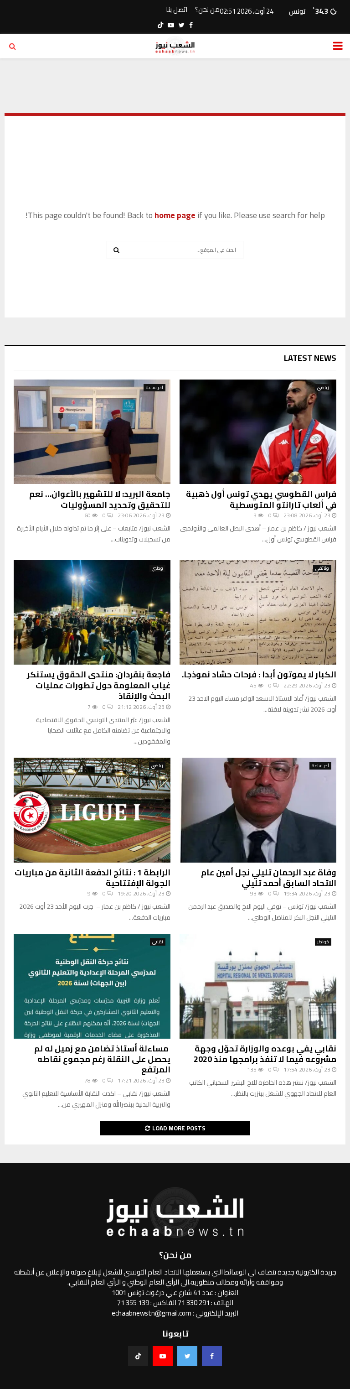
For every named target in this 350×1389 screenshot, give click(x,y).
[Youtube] (163, 1356)
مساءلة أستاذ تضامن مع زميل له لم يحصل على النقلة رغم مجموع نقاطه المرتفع (102, 1059)
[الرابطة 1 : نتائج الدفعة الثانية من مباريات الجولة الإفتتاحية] (92, 810)
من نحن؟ (207, 10)
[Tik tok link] (160, 25)
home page (175, 215)
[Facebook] (212, 1356)
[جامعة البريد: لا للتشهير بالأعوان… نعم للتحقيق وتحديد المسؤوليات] (92, 432)
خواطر (323, 942)
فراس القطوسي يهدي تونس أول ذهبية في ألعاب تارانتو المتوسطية (261, 499)
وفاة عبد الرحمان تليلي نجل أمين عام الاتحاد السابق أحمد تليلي (268, 877)
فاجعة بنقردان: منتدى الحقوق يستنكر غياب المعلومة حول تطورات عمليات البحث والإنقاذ (98, 685)
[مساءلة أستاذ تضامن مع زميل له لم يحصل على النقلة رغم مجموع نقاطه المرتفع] (92, 986)
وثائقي (322, 568)
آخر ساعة (154, 387)
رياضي (323, 387)
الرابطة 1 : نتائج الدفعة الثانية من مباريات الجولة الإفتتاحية (92, 877)
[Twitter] (187, 1356)
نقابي (157, 942)
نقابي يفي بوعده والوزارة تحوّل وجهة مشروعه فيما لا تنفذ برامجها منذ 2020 (265, 1053)
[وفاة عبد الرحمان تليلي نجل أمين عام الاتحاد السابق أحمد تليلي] (258, 810)
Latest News (310, 357)
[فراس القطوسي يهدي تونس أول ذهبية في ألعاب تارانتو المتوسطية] (258, 432)
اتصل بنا (176, 10)
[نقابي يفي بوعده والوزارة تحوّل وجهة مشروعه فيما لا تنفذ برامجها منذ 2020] (258, 986)
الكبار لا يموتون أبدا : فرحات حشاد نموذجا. (259, 674)
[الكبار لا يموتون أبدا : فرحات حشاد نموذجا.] (258, 612)
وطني (157, 568)
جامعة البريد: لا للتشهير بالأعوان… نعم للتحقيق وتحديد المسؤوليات (99, 499)
